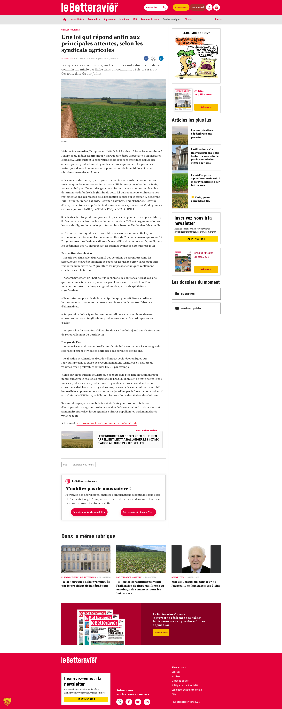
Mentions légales (180, 680)
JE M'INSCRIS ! (196, 238)
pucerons (188, 294)
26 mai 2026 (201, 256)
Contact (176, 672)
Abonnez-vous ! (180, 667)
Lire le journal (198, 7)
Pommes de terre (150, 19)
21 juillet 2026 (203, 94)
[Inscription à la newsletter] (216, 7)
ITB (135, 19)
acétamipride (191, 308)
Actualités (77, 19)
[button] (7, 702)
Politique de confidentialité (185, 685)
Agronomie (110, 19)
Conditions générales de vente (187, 689)
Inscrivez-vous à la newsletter (89, 512)
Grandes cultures (83, 464)
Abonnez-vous (181, 7)
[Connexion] (209, 7)
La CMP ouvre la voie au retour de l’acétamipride (107, 423)
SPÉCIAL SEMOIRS (203, 253)
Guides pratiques (172, 19)
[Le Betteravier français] (89, 7)
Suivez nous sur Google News (138, 512)
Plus (217, 19)
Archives (176, 676)
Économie (93, 19)
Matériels (124, 19)
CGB (65, 464)
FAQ (174, 694)
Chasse (188, 19)
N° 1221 (199, 90)
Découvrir (206, 107)
